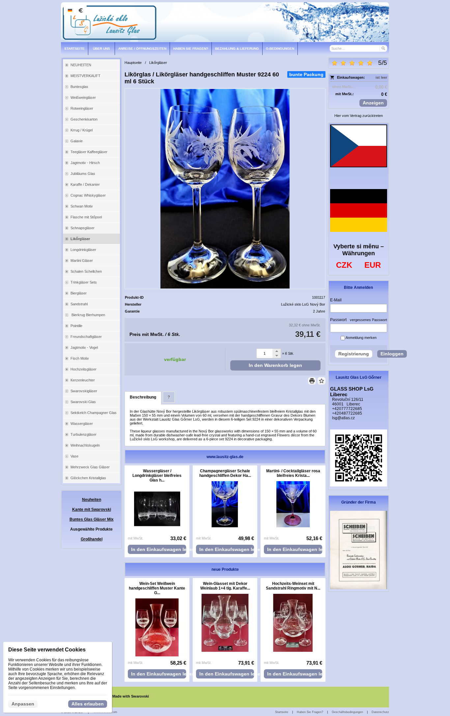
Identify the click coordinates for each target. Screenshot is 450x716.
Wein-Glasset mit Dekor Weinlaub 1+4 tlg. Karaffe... (225, 586)
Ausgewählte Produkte (91, 529)
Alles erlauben (87, 703)
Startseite (281, 712)
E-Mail (336, 300)
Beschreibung (143, 397)
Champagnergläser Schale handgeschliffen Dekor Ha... (225, 473)
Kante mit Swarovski (91, 509)
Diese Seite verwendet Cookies (47, 649)
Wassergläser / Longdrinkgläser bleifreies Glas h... (157, 475)
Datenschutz (380, 712)
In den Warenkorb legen (275, 365)
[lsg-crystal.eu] (225, 22)
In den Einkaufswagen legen (158, 549)
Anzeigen (373, 102)
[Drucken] (312, 381)
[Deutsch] (70, 10)
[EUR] (80, 10)
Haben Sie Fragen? (310, 712)
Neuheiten (91, 499)
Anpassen (23, 703)
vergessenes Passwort (368, 320)
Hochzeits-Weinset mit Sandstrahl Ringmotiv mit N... (293, 586)
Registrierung (353, 353)
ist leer (381, 77)
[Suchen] (383, 48)
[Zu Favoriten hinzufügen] (321, 381)
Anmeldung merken (361, 338)
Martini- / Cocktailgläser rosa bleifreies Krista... (293, 473)
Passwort (338, 319)
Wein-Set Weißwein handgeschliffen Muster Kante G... (157, 588)
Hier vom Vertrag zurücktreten (358, 116)
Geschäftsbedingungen (347, 712)
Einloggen (392, 353)
